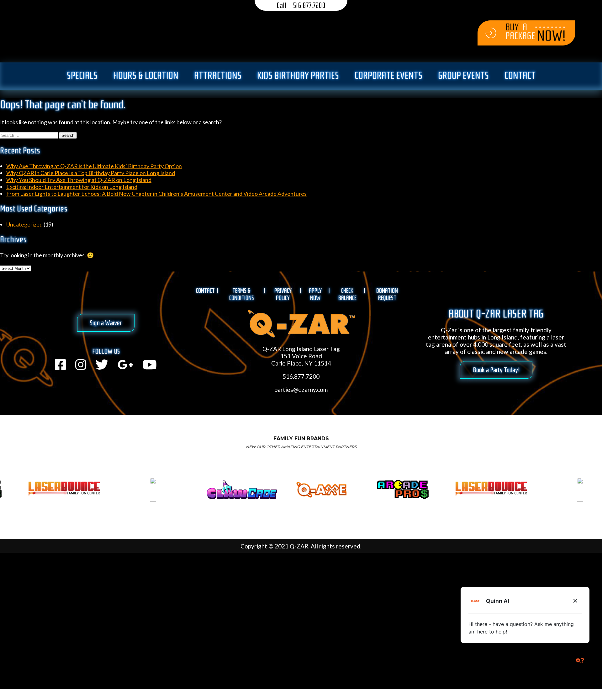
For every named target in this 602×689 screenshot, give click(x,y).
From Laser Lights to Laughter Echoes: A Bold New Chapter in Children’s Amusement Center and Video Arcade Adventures (156, 193)
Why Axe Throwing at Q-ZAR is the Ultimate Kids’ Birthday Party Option (94, 166)
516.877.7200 (309, 5)
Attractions (217, 75)
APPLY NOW (315, 294)
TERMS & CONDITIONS (241, 294)
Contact (520, 75)
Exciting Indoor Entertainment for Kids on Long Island (71, 186)
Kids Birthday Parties (298, 75)
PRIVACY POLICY (283, 294)
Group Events (463, 75)
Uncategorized (24, 224)
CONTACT (205, 290)
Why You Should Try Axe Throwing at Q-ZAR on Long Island (78, 179)
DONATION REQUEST (387, 294)
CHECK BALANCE (347, 294)
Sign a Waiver (106, 323)
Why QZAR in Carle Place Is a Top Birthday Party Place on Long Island (90, 172)
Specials (82, 75)
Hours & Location (145, 75)
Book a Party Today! (496, 370)
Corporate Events (388, 75)
